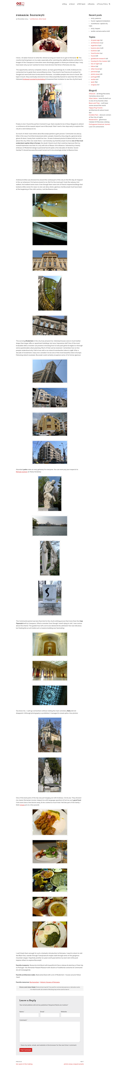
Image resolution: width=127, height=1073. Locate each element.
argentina (94, 45)
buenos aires (95, 48)
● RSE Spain (81, 4)
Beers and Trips (94, 103)
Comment (23, 1020)
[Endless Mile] (20, 4)
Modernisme (93, 119)
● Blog (64, 4)
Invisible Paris (93, 115)
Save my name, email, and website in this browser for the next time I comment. (49, 1045)
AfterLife (92, 94)
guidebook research (98, 58)
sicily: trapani (95, 28)
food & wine (95, 53)
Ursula (22, 805)
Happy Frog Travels (95, 108)
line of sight (95, 64)
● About (72, 4)
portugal (94, 77)
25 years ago (95, 40)
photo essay (95, 74)
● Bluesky (91, 4)
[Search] (109, 4)
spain (93, 82)
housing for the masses (99, 61)
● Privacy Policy (102, 4)
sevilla (93, 79)
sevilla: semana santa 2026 (100, 31)
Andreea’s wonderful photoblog (34, 79)
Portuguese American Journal (99, 124)
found (93, 56)
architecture (34, 19)
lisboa (93, 66)
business (94, 51)
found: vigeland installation (100, 21)
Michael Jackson (21, 472)
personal (94, 71)
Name (21, 1011)
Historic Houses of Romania (50, 982)
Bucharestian (34, 982)
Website (64, 1011)
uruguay (94, 85)
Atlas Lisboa (93, 98)
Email (42, 1011)
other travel (42, 19)
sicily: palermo (96, 18)
